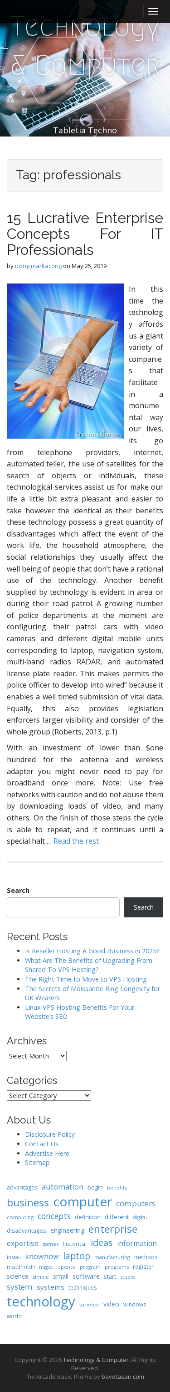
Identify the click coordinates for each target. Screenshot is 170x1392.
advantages (22, 1187)
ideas (102, 1242)
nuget (46, 1266)
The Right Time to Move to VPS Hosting (86, 979)
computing (20, 1217)
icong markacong (38, 266)
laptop (76, 1256)
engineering (67, 1230)
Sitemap (37, 1162)
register (143, 1266)
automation (62, 1186)
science (18, 1276)
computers (135, 1203)
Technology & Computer (85, 45)
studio (128, 1276)
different (117, 1217)
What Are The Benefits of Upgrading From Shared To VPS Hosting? (88, 965)
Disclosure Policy (50, 1134)
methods (146, 1256)
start (110, 1276)
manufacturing (112, 1257)
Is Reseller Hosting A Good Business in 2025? (92, 951)
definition (88, 1217)
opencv (66, 1266)
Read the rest (76, 841)
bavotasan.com (123, 1376)
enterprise (112, 1229)
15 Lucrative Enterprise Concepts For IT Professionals (85, 233)
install (14, 1257)
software (86, 1276)
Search (18, 890)
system (20, 1286)
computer (82, 1201)
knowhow (42, 1256)
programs (117, 1266)
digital (140, 1217)
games (50, 1243)
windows (134, 1304)
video (111, 1304)
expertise (23, 1243)
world (14, 1316)
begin (95, 1187)
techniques (82, 1287)
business (28, 1202)
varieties (89, 1304)
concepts (54, 1215)
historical (75, 1243)
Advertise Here (47, 1153)
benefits (117, 1187)
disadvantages (26, 1230)
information (137, 1243)
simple (41, 1276)
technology (41, 1301)
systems (50, 1286)
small (60, 1276)
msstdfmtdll (21, 1267)
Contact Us (41, 1143)
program (90, 1267)
